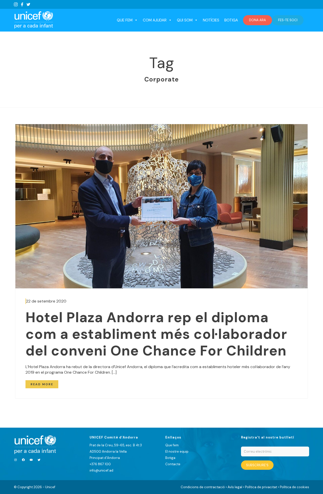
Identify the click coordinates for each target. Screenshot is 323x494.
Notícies (211, 20)
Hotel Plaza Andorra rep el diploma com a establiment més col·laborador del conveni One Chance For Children (156, 334)
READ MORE (42, 384)
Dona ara (257, 20)
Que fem (172, 445)
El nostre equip (177, 451)
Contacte (172, 464)
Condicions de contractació (203, 487)
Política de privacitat (261, 487)
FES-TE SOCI (288, 20)
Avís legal (235, 487)
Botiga (231, 20)
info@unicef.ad (101, 470)
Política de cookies (294, 487)
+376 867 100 (100, 464)
